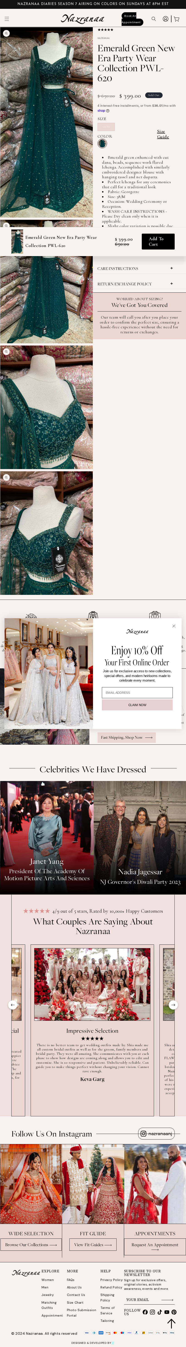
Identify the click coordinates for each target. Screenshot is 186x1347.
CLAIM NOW (137, 705)
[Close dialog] (174, 626)
